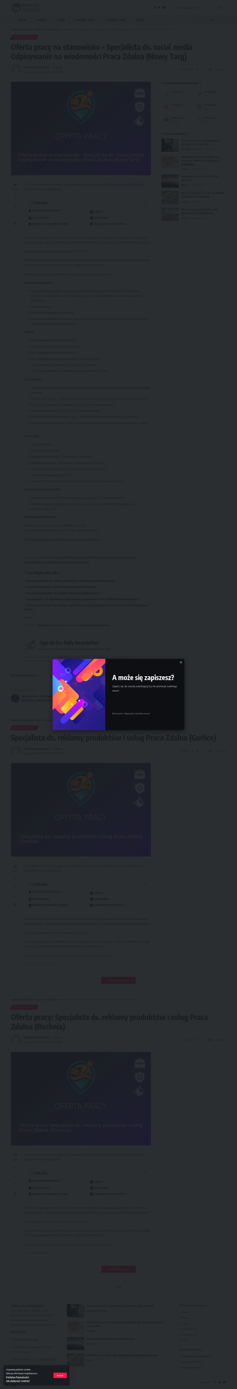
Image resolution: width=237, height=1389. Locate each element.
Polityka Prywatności (17, 1377)
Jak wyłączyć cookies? (18, 1380)
